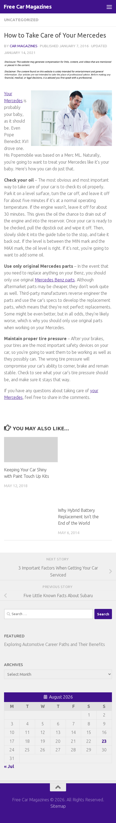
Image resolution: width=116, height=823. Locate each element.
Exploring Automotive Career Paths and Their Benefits (54, 644)
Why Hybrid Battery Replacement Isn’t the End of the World (78, 517)
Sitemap (58, 806)
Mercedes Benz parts (55, 279)
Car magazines (23, 46)
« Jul (9, 766)
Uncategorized (21, 19)
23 (104, 741)
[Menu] (109, 6)
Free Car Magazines (28, 6)
